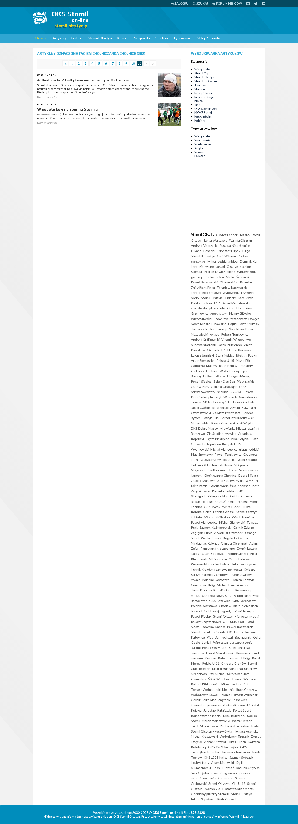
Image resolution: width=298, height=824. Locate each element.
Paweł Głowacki (223, 423)
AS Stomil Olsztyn (217, 517)
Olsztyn (232, 266)
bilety (195, 298)
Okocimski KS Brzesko (236, 282)
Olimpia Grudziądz (224, 387)
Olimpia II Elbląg (238, 658)
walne (209, 266)
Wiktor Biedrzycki (246, 596)
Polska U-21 (211, 663)
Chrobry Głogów (233, 663)
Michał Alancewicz (223, 449)
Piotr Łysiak (245, 381)
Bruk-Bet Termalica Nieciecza (228, 752)
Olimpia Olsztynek (234, 543)
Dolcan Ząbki (200, 465)
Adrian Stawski (215, 742)
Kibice (122, 38)
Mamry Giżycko (240, 313)
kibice (231, 272)
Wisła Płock (231, 507)
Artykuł (199, 148)
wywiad (230, 433)
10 (133, 63)
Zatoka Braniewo (203, 481)
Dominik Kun (249, 261)
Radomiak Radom (212, 627)
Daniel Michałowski (236, 303)
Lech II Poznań (223, 768)
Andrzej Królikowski (205, 339)
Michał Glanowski (232, 522)
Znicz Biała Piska (203, 287)
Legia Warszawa (215, 240)
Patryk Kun (210, 418)
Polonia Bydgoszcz (215, 580)
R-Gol (236, 517)
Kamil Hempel (244, 611)
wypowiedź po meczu (218, 778)
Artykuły (59, 38)
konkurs (212, 371)
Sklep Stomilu (208, 38)
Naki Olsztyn (200, 554)
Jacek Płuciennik (230, 345)
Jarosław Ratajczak (217, 710)
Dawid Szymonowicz (243, 470)
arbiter (233, 261)
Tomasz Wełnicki (243, 679)
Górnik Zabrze (243, 527)
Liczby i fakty (200, 763)
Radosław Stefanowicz (230, 319)
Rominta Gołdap (224, 491)
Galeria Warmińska (222, 486)
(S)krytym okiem (237, 674)
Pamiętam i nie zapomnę (217, 548)
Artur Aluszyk (218, 313)
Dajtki (232, 324)
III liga (246, 507)
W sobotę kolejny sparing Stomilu (67, 109)
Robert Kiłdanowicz (205, 684)
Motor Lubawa (239, 559)
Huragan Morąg (238, 376)
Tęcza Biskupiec (217, 439)
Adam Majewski (222, 763)
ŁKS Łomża (235, 632)
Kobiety (199, 120)
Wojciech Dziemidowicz (240, 397)
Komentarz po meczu (206, 716)
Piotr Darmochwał (220, 637)
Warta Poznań (211, 538)
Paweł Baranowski (204, 282)
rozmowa (247, 293)
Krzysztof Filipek (228, 251)
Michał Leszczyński (216, 402)
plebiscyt (215, 397)
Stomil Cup (201, 73)
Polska (195, 303)
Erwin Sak (236, 392)
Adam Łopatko (247, 460)
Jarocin (196, 402)
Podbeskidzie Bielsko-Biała (239, 726)
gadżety (197, 277)
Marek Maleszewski (216, 721)
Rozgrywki (141, 38)
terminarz (249, 517)
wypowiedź (231, 293)
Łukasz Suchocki (203, 251)
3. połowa (208, 799)
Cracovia (217, 554)
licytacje (229, 460)
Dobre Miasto (248, 475)
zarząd (220, 266)
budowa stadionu (203, 345)
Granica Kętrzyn (242, 580)
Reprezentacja (204, 97)
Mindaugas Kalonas (205, 543)
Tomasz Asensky (246, 731)
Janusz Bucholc (243, 402)
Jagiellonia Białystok (221, 444)
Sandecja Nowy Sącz (216, 596)
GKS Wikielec (227, 256)
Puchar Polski (214, 277)
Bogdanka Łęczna (235, 538)
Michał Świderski (238, 277)
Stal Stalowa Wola (230, 481)
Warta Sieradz (242, 721)
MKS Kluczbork (234, 716)
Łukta (234, 496)
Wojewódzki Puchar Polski (210, 564)
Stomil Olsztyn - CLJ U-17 (226, 784)
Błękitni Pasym (246, 355)
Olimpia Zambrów (215, 575)
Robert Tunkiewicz (234, 334)
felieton (204, 669)
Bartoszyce (199, 601)
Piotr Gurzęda (227, 799)
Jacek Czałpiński (203, 408)
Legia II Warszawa (215, 642)
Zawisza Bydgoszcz (226, 413)
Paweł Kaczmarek (240, 627)
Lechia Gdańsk (223, 512)
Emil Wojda (245, 423)
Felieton (199, 156)
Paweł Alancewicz (204, 522)
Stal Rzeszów (241, 350)
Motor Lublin (200, 423)
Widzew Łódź (246, 272)
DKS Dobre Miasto (204, 428)
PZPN (225, 350)
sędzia (222, 261)
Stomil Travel (200, 632)
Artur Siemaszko (203, 360)
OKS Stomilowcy (205, 109)
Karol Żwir (245, 298)
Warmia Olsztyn (240, 240)
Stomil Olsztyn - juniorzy (218, 298)
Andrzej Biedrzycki (204, 245)
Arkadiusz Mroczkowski (237, 418)
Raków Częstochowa (206, 622)
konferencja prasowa (206, 293)
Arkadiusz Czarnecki (228, 533)
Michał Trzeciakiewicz (232, 585)
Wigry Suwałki (201, 319)
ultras (243, 449)
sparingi (253, 428)
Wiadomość (202, 140)
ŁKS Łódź (218, 632)
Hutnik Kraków (202, 569)
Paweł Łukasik (248, 324)
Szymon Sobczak (241, 757)
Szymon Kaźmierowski (215, 527)
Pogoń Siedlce (201, 381)
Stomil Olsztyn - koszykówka (211, 731)
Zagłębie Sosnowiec (232, 700)
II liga (246, 251)
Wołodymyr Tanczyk (234, 736)
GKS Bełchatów (244, 601)
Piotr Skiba (199, 397)
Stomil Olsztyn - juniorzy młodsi (236, 616)
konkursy (197, 371)
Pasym (248, 392)
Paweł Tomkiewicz (227, 454)
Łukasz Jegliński (202, 355)
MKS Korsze (218, 559)
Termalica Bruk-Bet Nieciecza (212, 590)
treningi (242, 502)
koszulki (219, 308)
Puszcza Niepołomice (234, 245)
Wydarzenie (202, 144)
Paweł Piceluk (201, 616)
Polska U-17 (211, 303)
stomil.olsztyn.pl (228, 408)
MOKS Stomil (203, 113)
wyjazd (214, 334)
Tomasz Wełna (202, 690)
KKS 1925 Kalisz (215, 757)
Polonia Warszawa (204, 606)
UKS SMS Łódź (233, 622)
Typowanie (182, 38)
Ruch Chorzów (246, 690)
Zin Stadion (215, 433)
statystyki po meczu (239, 789)
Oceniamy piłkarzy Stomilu (210, 794)
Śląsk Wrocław (219, 679)
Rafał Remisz (228, 366)
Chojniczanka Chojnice (220, 475)
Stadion (161, 38)
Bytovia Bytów (210, 460)
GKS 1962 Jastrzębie (223, 747)
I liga (210, 502)
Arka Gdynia (240, 439)
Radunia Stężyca (248, 768)
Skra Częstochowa (204, 773)
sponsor (244, 486)
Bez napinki (243, 637)
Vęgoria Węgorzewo (236, 339)
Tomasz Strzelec (203, 329)
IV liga (211, 261)
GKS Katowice (219, 601)
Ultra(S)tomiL (224, 502)
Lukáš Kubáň (237, 742)
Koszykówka (203, 116)
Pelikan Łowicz (214, 272)
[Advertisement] (180, 19)
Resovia (246, 496)
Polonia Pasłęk (216, 376)
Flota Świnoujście (243, 564)
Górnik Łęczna (247, 548)
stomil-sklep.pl (201, 308)
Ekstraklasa (235, 308)
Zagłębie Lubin (201, 533)
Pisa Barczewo (217, 470)
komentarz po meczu (206, 705)
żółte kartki (199, 486)
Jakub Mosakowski (204, 726)
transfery (246, 366)
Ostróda (213, 350)
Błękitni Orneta (237, 554)
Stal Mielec (216, 674)
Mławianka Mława (233, 428)
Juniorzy (200, 85)
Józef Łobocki (228, 235)
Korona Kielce (201, 512)
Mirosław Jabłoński (235, 684)
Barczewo (198, 433)
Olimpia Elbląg (218, 496)
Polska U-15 (225, 360)
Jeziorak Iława (221, 465)
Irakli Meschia (224, 690)
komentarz (198, 679)
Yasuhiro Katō (215, 658)
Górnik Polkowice (203, 700)
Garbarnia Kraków (204, 366)
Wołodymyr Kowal (204, 695)
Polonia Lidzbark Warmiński (239, 695)
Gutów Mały (200, 387)
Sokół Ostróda (224, 381)
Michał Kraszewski (204, 736)
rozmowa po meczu (228, 569)
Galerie (77, 38)
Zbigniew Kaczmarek (232, 287)
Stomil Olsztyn (100, 38)
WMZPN (251, 481)
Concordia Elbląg (203, 585)
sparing (222, 392)
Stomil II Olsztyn (205, 81)
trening (222, 329)
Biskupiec (198, 502)
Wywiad (200, 152)
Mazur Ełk (243, 360)
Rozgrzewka (228, 773)
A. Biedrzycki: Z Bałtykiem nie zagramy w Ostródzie (83, 80)
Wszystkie (202, 69)
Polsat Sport (242, 710)
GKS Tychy (212, 507)
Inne (197, 105)
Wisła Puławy (230, 371)
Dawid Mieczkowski (220, 653)
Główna (41, 38)
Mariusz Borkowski (236, 705)
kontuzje (197, 266)
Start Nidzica (225, 355)
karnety (196, 475)
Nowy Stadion (203, 93)
